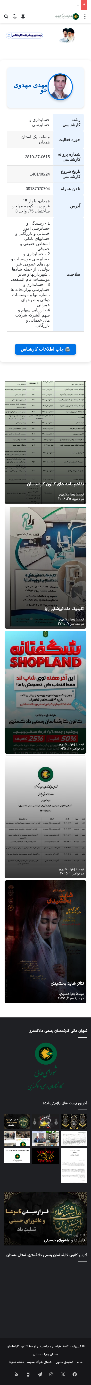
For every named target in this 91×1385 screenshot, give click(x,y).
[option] (45, 1218)
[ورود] (23, 18)
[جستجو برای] (6, 18)
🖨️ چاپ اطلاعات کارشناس (45, 349)
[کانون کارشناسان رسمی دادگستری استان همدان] (67, 16)
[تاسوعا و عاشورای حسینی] (17, 1121)
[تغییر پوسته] (14, 18)
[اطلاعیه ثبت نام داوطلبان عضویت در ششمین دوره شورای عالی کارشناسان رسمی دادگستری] (74, 1138)
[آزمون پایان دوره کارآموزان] (17, 1138)
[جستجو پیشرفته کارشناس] (45, 35)
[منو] (85, 18)
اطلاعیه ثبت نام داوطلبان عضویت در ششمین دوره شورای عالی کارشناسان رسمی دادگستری (48, 1237)
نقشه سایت (16, 1362)
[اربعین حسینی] (45, 1121)
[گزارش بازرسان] (74, 1165)
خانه (80, 1362)
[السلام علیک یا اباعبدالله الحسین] (45, 1156)
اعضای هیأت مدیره (39, 1362)
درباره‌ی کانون (65, 1362)
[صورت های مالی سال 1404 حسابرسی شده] (17, 1155)
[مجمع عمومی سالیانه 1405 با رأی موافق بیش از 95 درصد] (45, 1138)
